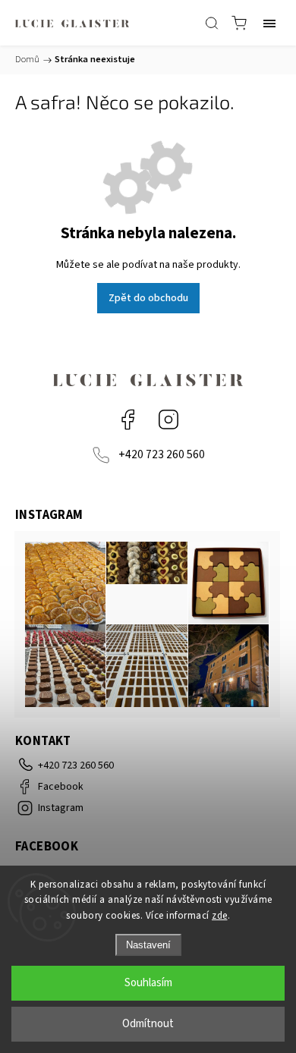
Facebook (127, 419)
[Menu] (269, 23)
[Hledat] (211, 22)
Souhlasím (148, 983)
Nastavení (148, 945)
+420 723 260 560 (161, 454)
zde (220, 916)
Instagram (168, 419)
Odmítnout (148, 1024)
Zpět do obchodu (148, 298)
